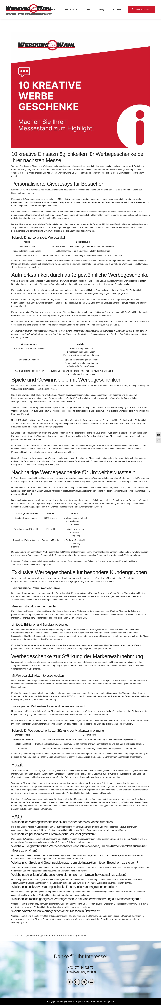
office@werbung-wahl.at (80, 972)
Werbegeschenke (78, 935)
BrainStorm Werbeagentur (102, 1002)
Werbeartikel (62, 935)
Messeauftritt (33, 935)
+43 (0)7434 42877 (143, 9)
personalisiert (48, 935)
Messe (23, 935)
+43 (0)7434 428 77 (80, 967)
